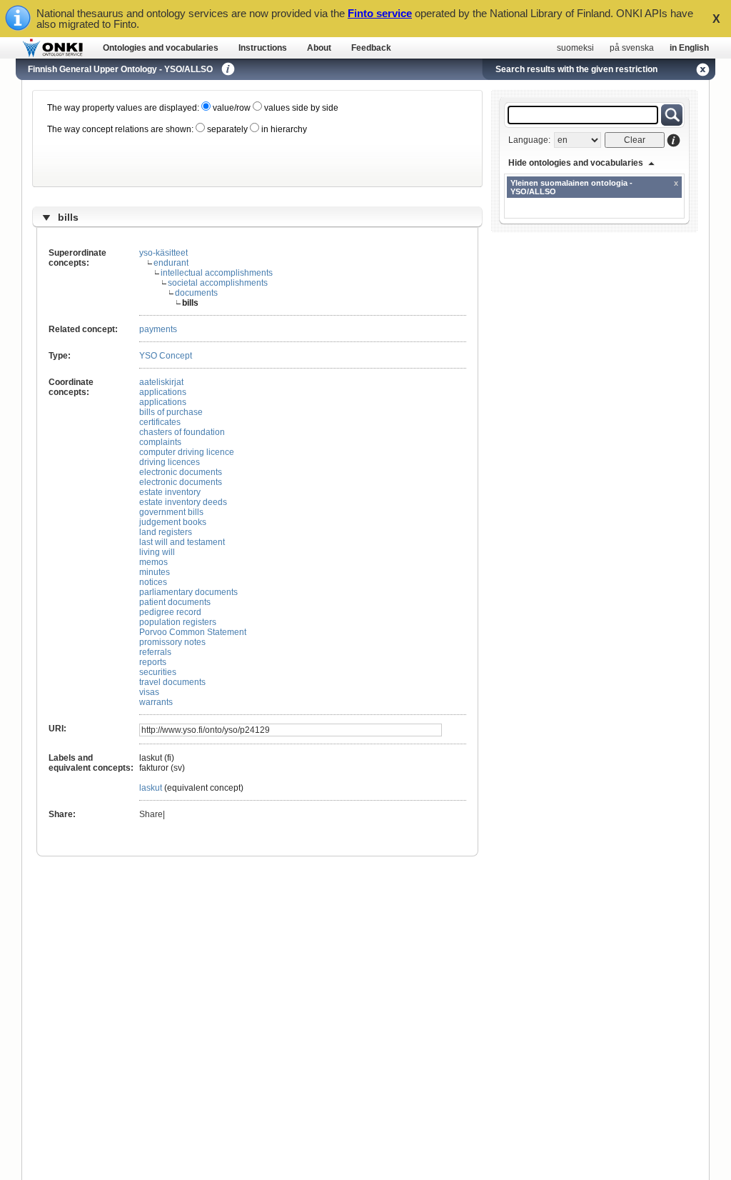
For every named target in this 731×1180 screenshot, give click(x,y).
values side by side (300, 108)
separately (226, 129)
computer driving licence (186, 452)
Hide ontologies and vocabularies (575, 163)
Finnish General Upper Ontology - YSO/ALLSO (120, 69)
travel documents (172, 682)
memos (153, 562)
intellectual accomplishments (217, 273)
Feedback (371, 48)
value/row (231, 108)
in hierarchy (283, 129)
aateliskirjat (161, 382)
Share (151, 814)
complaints (160, 442)
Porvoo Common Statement (192, 632)
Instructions (262, 48)
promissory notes (172, 642)
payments (158, 329)
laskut (150, 788)
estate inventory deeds (183, 502)
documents (196, 293)
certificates (160, 422)
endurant (170, 263)
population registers (177, 622)
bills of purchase (171, 412)
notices (153, 582)
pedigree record (170, 612)
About (319, 48)
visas (149, 692)
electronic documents (180, 472)
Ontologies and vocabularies (160, 48)
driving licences (169, 462)
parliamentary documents (188, 592)
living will (157, 552)
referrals (155, 652)
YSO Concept (165, 356)
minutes (154, 572)
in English (689, 48)
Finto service (380, 13)
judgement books (172, 522)
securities (157, 672)
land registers (165, 532)
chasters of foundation (182, 432)
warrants (156, 702)
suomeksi (575, 48)
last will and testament (182, 542)
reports (152, 662)
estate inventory (170, 492)
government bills (171, 512)
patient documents (175, 602)
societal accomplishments (218, 283)
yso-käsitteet (163, 253)
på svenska (632, 48)
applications (162, 392)
